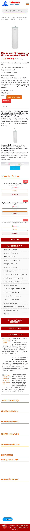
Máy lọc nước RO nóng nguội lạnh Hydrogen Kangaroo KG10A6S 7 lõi (15, 184)
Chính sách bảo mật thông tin (8, 471)
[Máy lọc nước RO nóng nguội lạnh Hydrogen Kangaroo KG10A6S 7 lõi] (15, 181)
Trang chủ (4, 17)
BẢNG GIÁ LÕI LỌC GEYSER (11, 292)
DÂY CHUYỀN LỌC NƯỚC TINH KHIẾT (14, 289)
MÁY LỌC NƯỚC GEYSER (11, 253)
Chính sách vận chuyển (6, 468)
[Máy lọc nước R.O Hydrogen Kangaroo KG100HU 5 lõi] (15, 200)
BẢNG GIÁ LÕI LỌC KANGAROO (12, 296)
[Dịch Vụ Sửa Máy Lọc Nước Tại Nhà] (6, 341)
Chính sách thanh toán (6, 466)
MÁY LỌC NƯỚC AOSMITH (11, 267)
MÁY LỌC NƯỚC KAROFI (10, 264)
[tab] (5, 106)
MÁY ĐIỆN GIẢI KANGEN (10, 285)
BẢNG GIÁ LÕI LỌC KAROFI (11, 299)
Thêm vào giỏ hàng (14, 97)
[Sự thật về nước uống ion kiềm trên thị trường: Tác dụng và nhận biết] (6, 379)
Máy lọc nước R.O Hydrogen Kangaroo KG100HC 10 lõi (15, 222)
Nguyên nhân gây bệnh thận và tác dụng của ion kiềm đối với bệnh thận (20, 359)
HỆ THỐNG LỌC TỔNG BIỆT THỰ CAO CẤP (16, 274)
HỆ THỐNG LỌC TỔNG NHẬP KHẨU (13, 278)
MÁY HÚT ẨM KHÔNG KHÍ (11, 310)
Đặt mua (15, 190)
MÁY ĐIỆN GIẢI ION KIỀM (10, 303)
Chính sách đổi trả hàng (6, 473)
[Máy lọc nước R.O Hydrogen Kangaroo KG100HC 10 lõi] (15, 220)
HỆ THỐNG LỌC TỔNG (10, 271)
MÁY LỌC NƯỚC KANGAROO (12, 260)
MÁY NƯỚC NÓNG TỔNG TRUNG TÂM (14, 306)
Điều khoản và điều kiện (6, 475)
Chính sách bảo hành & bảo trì (8, 464)
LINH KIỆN (6, 314)
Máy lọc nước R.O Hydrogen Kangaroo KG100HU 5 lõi (15, 203)
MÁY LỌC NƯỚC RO (13, 17)
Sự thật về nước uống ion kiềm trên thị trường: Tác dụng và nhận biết (19, 376)
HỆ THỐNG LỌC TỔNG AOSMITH (13, 281)
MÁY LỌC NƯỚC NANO (10, 249)
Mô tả (4, 106)
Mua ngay (6, 100)
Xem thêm (15, 168)
